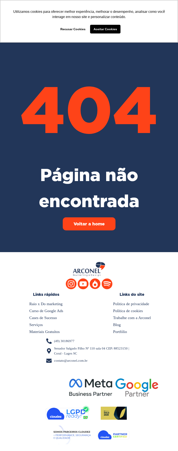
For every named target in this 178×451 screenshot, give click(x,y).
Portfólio (120, 332)
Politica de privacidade (131, 304)
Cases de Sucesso (43, 318)
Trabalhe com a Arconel (132, 318)
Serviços (36, 325)
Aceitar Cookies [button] (105, 29)
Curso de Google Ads (46, 311)
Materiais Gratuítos (44, 332)
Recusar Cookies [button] (73, 29)
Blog (117, 325)
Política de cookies (128, 311)
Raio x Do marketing (46, 304)
